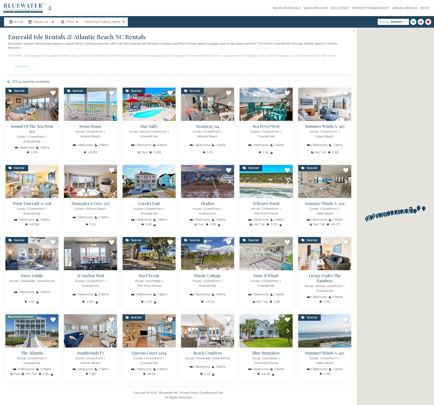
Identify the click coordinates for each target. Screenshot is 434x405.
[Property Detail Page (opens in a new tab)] (31, 104)
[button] (10, 104)
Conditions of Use (211, 392)
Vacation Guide (315, 8)
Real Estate (340, 8)
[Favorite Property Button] (53, 93)
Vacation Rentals (287, 8)
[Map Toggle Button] (413, 22)
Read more (22, 66)
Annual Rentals (405, 8)
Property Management (371, 8)
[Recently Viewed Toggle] (421, 22)
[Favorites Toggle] (428, 22)
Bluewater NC (169, 392)
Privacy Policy (189, 392)
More (424, 8)
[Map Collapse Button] (354, 31)
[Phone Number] (50, 8)
